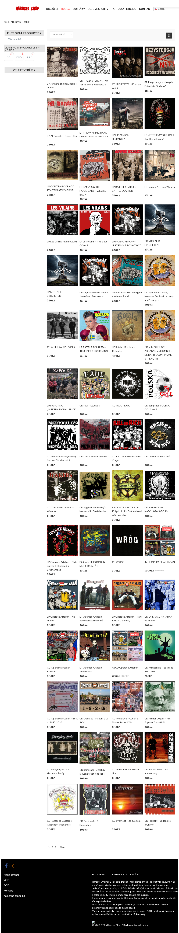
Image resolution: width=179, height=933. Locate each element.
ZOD (6, 885)
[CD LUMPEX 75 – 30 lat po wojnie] (127, 62)
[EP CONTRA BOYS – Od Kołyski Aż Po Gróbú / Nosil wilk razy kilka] (127, 485)
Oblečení (52, 8)
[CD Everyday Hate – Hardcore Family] (62, 747)
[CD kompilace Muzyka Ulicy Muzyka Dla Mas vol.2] (62, 434)
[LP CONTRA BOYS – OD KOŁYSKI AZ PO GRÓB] (62, 165)
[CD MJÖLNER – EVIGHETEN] (160, 219)
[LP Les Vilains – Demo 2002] (62, 219)
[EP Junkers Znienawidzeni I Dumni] (62, 62)
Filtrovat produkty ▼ (24, 33)
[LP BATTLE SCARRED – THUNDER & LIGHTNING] (95, 325)
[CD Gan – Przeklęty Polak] (95, 434)
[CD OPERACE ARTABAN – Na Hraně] (160, 595)
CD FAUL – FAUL (121, 405)
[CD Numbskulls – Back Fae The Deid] (160, 646)
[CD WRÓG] (127, 540)
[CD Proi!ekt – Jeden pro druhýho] (160, 799)
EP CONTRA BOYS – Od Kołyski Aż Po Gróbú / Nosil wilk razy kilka (127, 511)
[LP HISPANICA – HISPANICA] (127, 113)
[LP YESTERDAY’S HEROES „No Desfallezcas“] (160, 113)
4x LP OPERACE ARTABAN (160, 562)
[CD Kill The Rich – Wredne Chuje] (127, 434)
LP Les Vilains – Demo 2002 (62, 241)
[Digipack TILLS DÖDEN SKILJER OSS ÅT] (95, 540)
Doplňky (79, 8)
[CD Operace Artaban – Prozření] (62, 646)
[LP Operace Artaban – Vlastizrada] (95, 646)
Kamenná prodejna (14, 895)
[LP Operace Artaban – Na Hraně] (62, 595)
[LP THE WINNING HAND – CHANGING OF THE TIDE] (95, 112)
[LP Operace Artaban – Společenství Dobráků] (95, 595)
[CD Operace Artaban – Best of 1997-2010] (62, 696)
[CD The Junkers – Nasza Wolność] (62, 485)
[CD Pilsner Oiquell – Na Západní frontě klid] (160, 696)
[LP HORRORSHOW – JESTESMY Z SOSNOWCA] (127, 219)
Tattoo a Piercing (123, 8)
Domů (7, 22)
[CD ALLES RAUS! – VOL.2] (62, 325)
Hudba (65, 8)
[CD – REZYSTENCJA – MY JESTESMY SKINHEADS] (95, 60)
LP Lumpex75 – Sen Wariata (160, 186)
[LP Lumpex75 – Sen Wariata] (160, 165)
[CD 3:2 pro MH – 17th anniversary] (160, 747)
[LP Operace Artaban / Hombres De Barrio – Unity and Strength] (160, 270)
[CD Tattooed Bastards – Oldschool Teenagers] (62, 799)
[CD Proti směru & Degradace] (95, 799)
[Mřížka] (169, 35)
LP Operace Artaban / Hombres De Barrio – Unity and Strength (159, 296)
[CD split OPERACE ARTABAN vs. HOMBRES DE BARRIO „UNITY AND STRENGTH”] (160, 325)
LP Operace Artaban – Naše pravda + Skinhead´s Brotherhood (62, 566)
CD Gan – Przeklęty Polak (93, 456)
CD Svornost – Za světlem (126, 820)
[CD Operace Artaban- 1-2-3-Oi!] (95, 696)
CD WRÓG (118, 562)
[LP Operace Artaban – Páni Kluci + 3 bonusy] (127, 595)
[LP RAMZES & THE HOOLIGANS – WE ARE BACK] (95, 165)
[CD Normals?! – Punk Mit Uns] (127, 747)
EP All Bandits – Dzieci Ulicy (62, 135)
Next (62, 847)
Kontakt (145, 8)
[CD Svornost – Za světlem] (127, 799)
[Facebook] (6, 866)
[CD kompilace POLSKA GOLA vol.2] (160, 383)
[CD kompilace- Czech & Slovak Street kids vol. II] (95, 748)
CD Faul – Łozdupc (90, 405)
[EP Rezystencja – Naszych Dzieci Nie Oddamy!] (160, 61)
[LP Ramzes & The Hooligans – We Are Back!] (127, 270)
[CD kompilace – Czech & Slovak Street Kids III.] (127, 696)
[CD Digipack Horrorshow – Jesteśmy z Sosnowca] (95, 270)
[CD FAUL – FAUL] (127, 383)
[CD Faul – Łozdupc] (95, 383)
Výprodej (14, 38)
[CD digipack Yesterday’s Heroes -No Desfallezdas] (95, 485)
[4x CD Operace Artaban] (127, 646)
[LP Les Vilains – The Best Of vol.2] (95, 219)
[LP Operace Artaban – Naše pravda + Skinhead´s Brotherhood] (62, 540)
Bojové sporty (98, 8)
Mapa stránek (11, 874)
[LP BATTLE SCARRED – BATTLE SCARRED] (127, 165)
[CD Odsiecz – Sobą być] (160, 434)
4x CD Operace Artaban (125, 667)
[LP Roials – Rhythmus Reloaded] (127, 325)
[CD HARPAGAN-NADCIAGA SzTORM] (160, 485)
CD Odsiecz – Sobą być (157, 456)
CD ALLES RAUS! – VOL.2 (61, 347)
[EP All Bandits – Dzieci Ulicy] (62, 114)
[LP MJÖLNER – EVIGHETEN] (62, 270)
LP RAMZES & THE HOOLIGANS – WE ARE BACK (93, 190)
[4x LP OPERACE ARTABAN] (160, 540)
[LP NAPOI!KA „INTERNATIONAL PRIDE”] (62, 383)
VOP (6, 880)
